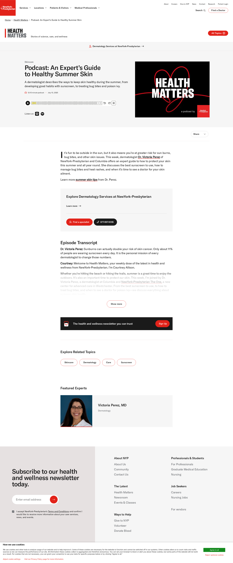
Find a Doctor (218, 11)
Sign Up (163, 323)
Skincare (29, 62)
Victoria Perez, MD (112, 405)
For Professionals (182, 464)
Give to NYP (184, 4)
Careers (174, 4)
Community (121, 469)
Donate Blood (122, 530)
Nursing (176, 474)
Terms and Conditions (58, 511)
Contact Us (121, 474)
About (166, 4)
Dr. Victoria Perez (149, 157)
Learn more (71, 206)
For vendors (178, 509)
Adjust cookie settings (11, 559)
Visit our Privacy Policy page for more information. (44, 559)
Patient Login (223, 4)
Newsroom (121, 497)
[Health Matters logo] (15, 33)
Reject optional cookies (214, 555)
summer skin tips (86, 179)
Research (211, 4)
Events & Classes (125, 502)
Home (8, 20)
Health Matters (21, 20)
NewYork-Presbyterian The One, (141, 282)
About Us (120, 464)
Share (196, 134)
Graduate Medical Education (189, 469)
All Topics (216, 33)
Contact (202, 4)
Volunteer (120, 525)
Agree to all (214, 550)
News (194, 4)
